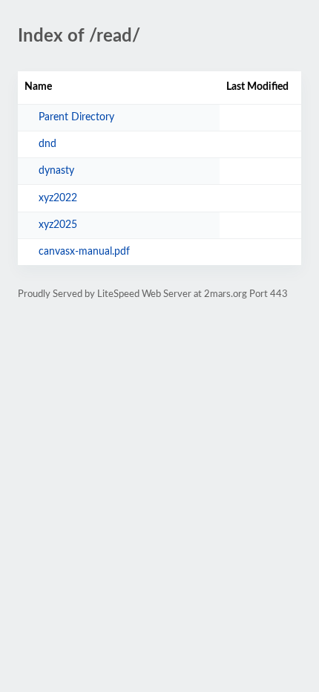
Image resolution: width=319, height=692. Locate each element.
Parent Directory (76, 117)
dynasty (56, 171)
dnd (47, 144)
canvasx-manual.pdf (84, 252)
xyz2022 (58, 198)
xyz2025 (58, 225)
